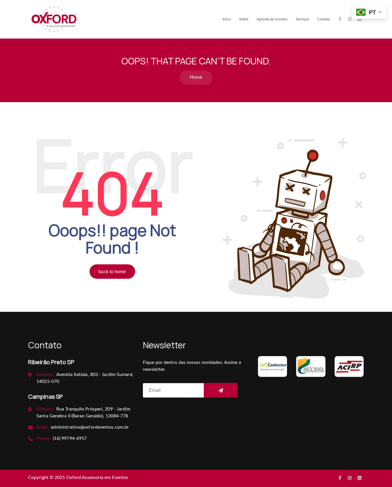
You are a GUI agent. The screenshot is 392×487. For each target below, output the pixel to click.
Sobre (244, 19)
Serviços (302, 19)
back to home (112, 271)
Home (196, 77)
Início (226, 19)
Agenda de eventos (272, 19)
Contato (323, 19)
